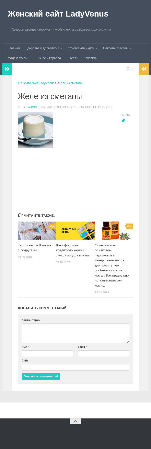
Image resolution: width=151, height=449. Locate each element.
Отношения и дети (81, 48)
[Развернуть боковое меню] (7, 69)
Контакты (90, 58)
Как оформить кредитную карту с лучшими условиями (72, 250)
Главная (14, 48)
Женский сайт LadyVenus (58, 13)
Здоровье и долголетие (42, 48)
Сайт (25, 360)
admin (32, 107)
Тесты (73, 58)
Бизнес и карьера (48, 58)
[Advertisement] (66, 180)
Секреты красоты (115, 48)
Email (82, 346)
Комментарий (31, 319)
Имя (25, 346)
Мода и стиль (17, 58)
